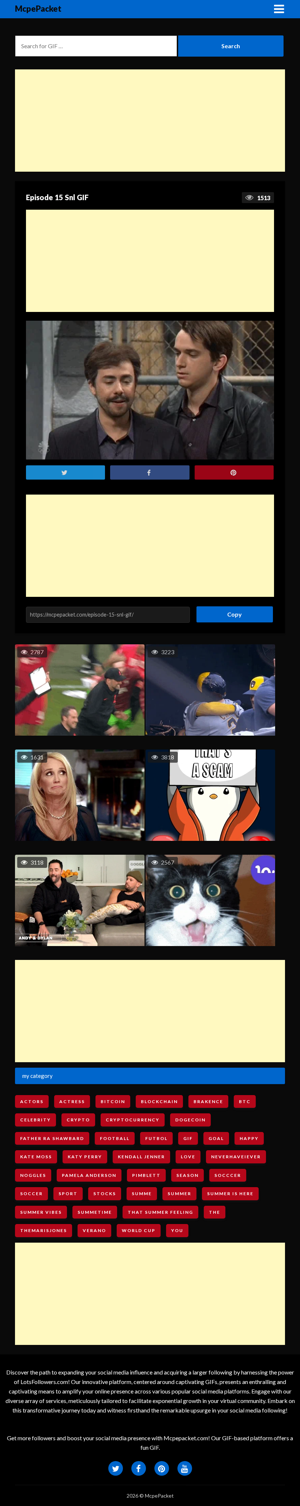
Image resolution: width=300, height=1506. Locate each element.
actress (72, 1101)
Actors (32, 1101)
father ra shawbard (52, 1138)
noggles (33, 1175)
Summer (179, 1193)
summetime (95, 1212)
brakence (208, 1101)
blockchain (159, 1101)
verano (94, 1230)
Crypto (78, 1119)
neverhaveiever (236, 1156)
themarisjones (43, 1230)
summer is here (230, 1193)
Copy (231, 612)
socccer (227, 1175)
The (214, 1212)
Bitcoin (113, 1101)
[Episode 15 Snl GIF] (150, 390)
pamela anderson (89, 1175)
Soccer (31, 1193)
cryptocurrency (133, 1119)
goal (216, 1138)
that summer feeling (160, 1212)
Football (115, 1138)
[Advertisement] (150, 120)
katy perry (85, 1156)
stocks (104, 1193)
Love (188, 1156)
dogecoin (190, 1119)
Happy (249, 1138)
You (177, 1230)
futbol (156, 1138)
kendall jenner (141, 1156)
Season (187, 1175)
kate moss (36, 1156)
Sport (68, 1193)
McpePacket (38, 9)
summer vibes (41, 1212)
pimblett (146, 1175)
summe (142, 1193)
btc (245, 1101)
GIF (188, 1138)
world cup (138, 1230)
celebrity (35, 1119)
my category (37, 1075)
